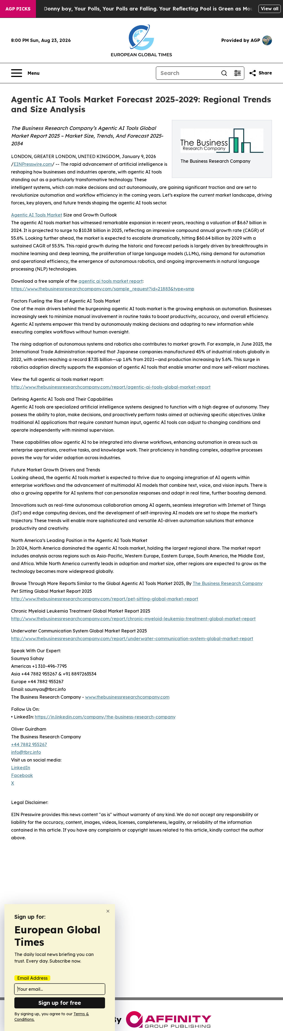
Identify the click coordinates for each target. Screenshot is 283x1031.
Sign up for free (59, 1002)
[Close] (108, 911)
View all (269, 8)
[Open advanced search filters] (237, 73)
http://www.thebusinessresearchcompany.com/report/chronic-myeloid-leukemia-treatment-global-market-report (133, 618)
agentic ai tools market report (110, 281)
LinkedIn (20, 767)
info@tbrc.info (26, 752)
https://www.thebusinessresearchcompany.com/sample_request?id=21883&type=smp (102, 289)
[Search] (224, 73)
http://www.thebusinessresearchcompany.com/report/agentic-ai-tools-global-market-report (111, 387)
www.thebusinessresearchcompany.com (127, 697)
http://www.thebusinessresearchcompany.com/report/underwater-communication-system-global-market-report (132, 638)
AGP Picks (18, 9)
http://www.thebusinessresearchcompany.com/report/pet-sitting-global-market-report (104, 599)
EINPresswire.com (33, 164)
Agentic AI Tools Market (36, 215)
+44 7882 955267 (29, 744)
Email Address (32, 978)
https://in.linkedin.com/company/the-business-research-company (105, 717)
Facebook (22, 775)
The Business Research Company (228, 583)
